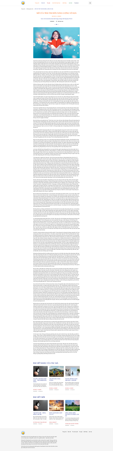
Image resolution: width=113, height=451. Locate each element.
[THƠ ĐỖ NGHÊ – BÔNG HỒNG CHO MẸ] (40, 405)
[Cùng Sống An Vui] (23, 433)
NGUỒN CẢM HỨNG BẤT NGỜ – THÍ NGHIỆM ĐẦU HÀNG (40, 380)
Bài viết (43, 3)
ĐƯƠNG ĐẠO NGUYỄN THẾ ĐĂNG (71, 423)
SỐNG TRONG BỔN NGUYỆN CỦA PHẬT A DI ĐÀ (72, 414)
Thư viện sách (75, 431)
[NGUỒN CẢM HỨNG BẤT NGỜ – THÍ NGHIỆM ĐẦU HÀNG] (40, 371)
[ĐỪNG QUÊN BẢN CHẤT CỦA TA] (56, 405)
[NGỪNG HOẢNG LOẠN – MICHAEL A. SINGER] (72, 371)
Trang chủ (37, 3)
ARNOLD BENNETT (53, 422)
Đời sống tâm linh (30, 8)
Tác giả (48, 3)
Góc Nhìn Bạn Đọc (56, 3)
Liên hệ (70, 3)
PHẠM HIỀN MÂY (43, 422)
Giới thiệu (65, 3)
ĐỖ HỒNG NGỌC (36, 422)
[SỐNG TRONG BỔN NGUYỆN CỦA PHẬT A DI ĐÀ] (72, 405)
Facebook (76, 3)
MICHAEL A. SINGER (56, 16)
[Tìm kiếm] (90, 3)
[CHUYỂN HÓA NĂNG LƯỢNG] (56, 371)
